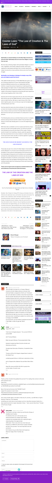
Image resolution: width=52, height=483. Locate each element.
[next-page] (4, 279)
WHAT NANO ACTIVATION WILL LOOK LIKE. (46, 266)
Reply (7, 323)
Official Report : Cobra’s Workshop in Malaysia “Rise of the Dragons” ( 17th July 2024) (26, 227)
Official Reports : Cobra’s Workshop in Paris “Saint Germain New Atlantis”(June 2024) (8, 227)
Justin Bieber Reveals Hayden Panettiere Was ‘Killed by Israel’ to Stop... (42, 176)
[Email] (24, 53)
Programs (34, 6)
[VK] (21, 53)
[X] (5, 53)
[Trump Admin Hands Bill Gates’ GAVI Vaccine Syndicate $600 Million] (43, 185)
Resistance (27, 6)
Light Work (7, 10)
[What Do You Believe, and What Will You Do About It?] (38, 272)
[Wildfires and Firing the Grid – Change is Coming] (29, 267)
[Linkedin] (18, 53)
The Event (21, 6)
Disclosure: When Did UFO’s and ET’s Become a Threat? (28, 258)
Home (16, 6)
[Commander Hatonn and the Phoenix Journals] (6, 252)
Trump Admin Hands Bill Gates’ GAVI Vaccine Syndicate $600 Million (41, 192)
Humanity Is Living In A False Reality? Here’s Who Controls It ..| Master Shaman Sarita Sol (17, 259)
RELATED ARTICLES (6, 246)
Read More (43, 92)
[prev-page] (2, 279)
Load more (43, 285)
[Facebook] (2, 53)
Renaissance (31, 0)
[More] (30, 53)
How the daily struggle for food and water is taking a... (46, 218)
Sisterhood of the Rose (17, 0)
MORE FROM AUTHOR (16, 246)
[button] (49, 6)
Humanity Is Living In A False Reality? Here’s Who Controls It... (46, 246)
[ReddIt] (15, 53)
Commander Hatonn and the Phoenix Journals (45, 211)
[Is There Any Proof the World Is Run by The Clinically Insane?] (38, 205)
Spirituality (14, 38)
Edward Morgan (6, 47)
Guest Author (37, 113)
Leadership (44, 0)
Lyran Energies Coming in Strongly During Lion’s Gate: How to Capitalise (46, 253)
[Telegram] (27, 53)
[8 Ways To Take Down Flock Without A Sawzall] (17, 267)
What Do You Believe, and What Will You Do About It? (46, 272)
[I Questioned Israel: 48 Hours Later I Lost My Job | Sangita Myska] (43, 152)
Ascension (2, 0)
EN (2, 2)
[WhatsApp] (11, 53)
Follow (48, 59)
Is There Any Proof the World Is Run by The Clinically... (46, 205)
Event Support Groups (9, 0)
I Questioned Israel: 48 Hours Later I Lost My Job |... (46, 232)
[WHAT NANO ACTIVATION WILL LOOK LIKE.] (38, 266)
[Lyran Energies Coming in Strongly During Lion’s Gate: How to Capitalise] (38, 253)
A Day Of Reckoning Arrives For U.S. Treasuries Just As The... (42, 142)
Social (39, 6)
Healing (23, 0)
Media (27, 0)
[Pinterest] (8, 53)
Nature (48, 0)
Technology (36, 0)
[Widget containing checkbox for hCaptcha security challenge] (11, 470)
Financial (40, 0)
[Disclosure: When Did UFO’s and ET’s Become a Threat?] (29, 252)
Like (49, 56)
